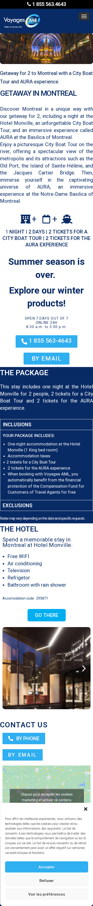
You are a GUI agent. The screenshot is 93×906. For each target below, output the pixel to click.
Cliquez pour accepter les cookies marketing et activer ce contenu (47, 797)
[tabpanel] (46, 465)
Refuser (46, 880)
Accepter (46, 867)
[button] (85, 808)
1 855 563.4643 (48, 4)
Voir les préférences (46, 894)
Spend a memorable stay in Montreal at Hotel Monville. (37, 542)
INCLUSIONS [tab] (17, 425)
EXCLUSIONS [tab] (17, 505)
